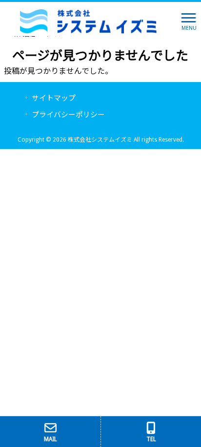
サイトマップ (54, 98)
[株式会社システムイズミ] (88, 20)
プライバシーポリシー (68, 114)
